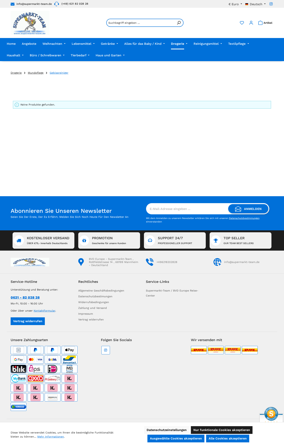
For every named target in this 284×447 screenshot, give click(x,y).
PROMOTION (109, 240)
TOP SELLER (239, 240)
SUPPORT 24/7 (175, 240)
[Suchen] (179, 23)
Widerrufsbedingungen (93, 302)
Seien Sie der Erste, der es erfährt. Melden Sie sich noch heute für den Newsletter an (69, 216)
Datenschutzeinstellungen (167, 430)
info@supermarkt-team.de (34, 3)
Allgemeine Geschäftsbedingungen (101, 290)
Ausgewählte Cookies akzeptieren (176, 438)
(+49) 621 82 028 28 (74, 3)
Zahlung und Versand (92, 307)
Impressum (85, 313)
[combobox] (140, 23)
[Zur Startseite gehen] (30, 23)
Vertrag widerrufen (27, 321)
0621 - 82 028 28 (25, 297)
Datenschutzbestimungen (95, 296)
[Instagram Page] (271, 4)
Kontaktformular (44, 310)
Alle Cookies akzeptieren (228, 438)
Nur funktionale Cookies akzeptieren (221, 430)
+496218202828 (166, 262)
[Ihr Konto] (251, 23)
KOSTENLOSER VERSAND (48, 240)
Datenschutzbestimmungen (244, 218)
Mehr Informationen (50, 436)
